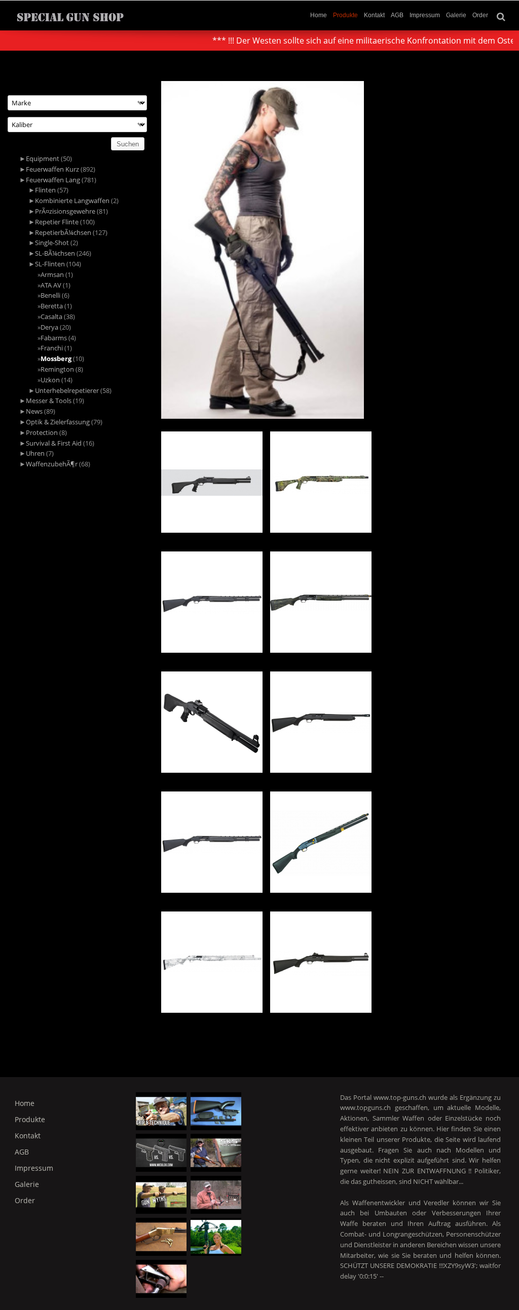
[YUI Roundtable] (216, 1195)
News (34, 411)
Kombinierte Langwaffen (72, 200)
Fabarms (54, 337)
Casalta (51, 316)
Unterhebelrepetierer (67, 390)
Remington (57, 369)
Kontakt (374, 15)
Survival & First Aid (54, 443)
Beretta (52, 305)
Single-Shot (52, 242)
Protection (42, 432)
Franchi (52, 347)
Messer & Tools (48, 400)
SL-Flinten (50, 263)
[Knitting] (216, 1153)
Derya (49, 327)
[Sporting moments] (161, 1237)
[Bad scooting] (216, 1111)
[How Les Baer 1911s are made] (161, 1279)
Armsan (52, 274)
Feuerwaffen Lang (53, 179)
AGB (397, 15)
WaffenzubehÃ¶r (52, 463)
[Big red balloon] (216, 1237)
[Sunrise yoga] (161, 1195)
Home (318, 15)
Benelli (50, 295)
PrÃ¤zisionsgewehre (65, 211)
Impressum (425, 15)
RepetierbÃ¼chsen (63, 232)
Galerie (456, 15)
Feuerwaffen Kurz (52, 169)
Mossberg (56, 358)
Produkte (345, 15)
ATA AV (51, 285)
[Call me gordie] (161, 1111)
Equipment (42, 158)
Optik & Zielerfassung (58, 421)
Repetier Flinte (57, 221)
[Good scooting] (161, 1153)
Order (480, 15)
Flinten (45, 189)
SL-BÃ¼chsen (55, 253)
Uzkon (50, 379)
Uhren (35, 453)
